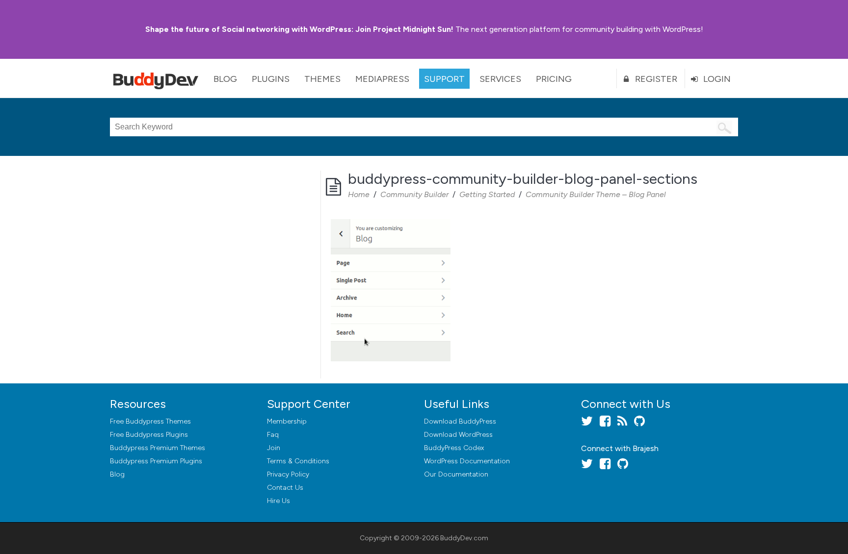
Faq (273, 434)
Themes (322, 79)
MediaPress (382, 79)
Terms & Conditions (298, 461)
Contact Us (285, 487)
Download (460, 421)
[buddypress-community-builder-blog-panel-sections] (390, 220)
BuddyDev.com (464, 538)
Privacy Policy (288, 474)
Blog (225, 79)
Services (500, 79)
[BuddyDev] (158, 78)
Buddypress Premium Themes (157, 448)
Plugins (271, 79)
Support (444, 79)
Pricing (554, 79)
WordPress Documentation (467, 461)
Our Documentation (456, 474)
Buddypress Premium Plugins (156, 461)
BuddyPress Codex (454, 448)
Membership (287, 421)
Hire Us (278, 501)
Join (273, 448)
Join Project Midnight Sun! (299, 29)
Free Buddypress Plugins (149, 434)
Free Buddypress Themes (150, 421)
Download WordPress (458, 434)
